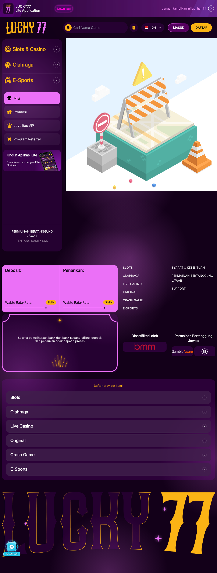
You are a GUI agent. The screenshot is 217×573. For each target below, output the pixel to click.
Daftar (201, 27)
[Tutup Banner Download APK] (211, 8)
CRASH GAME (133, 300)
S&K (45, 241)
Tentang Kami (27, 241)
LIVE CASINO (132, 284)
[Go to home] (30, 27)
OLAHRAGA (131, 275)
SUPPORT (179, 288)
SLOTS (128, 267)
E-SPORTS (130, 308)
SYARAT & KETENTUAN (188, 267)
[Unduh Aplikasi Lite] (133, 27)
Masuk (178, 27)
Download (64, 8)
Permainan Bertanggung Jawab (32, 233)
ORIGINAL (130, 292)
